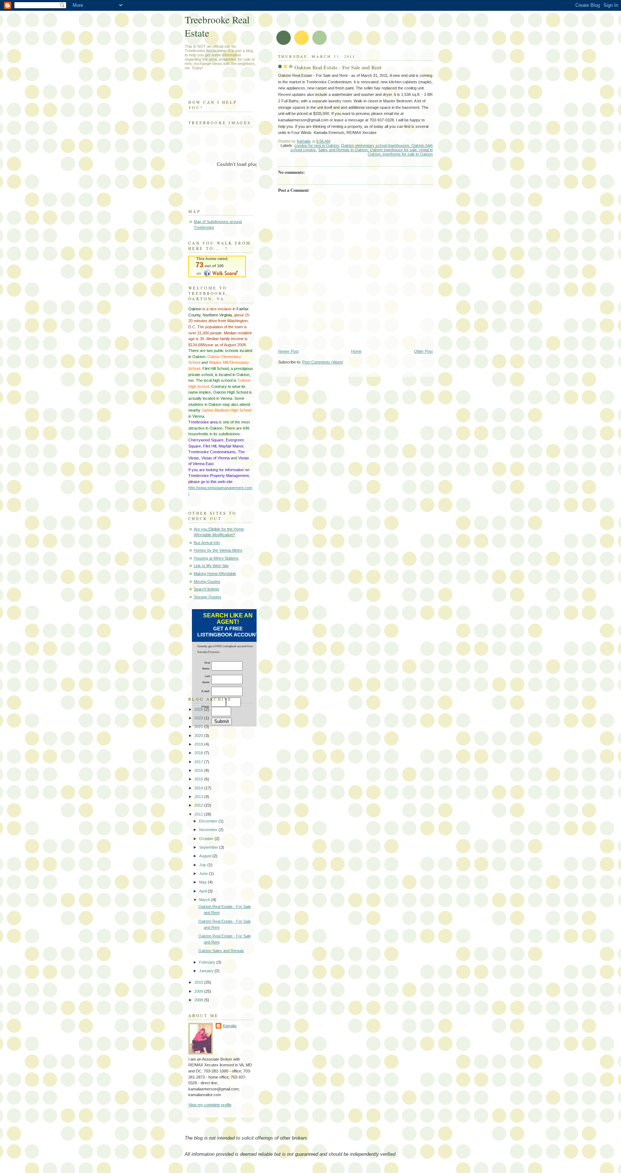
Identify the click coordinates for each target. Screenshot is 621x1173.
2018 (199, 753)
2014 (199, 788)
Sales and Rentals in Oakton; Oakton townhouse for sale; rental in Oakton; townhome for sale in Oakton (375, 152)
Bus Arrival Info (207, 543)
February (207, 962)
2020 (199, 735)
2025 (199, 709)
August (205, 856)
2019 (199, 744)
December (208, 821)
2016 (199, 770)
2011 (199, 814)
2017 (199, 762)
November (208, 829)
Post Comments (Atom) (322, 362)
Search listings (206, 589)
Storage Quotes (207, 597)
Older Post (423, 351)
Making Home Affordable (215, 573)
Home (356, 351)
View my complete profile (209, 1105)
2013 (199, 796)
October (207, 838)
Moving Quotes (207, 581)
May (203, 882)
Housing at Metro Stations (216, 558)
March (205, 900)
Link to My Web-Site (211, 566)
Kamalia (229, 1026)
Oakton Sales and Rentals (221, 951)
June (204, 873)
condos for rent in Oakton (316, 145)
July (203, 865)
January (207, 971)
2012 (199, 805)
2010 (199, 982)
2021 (199, 726)
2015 (199, 779)
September (209, 847)
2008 (199, 1000)
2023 (199, 718)
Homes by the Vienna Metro (218, 550)
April (203, 891)
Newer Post (288, 351)
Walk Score (217, 266)
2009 (199, 991)
